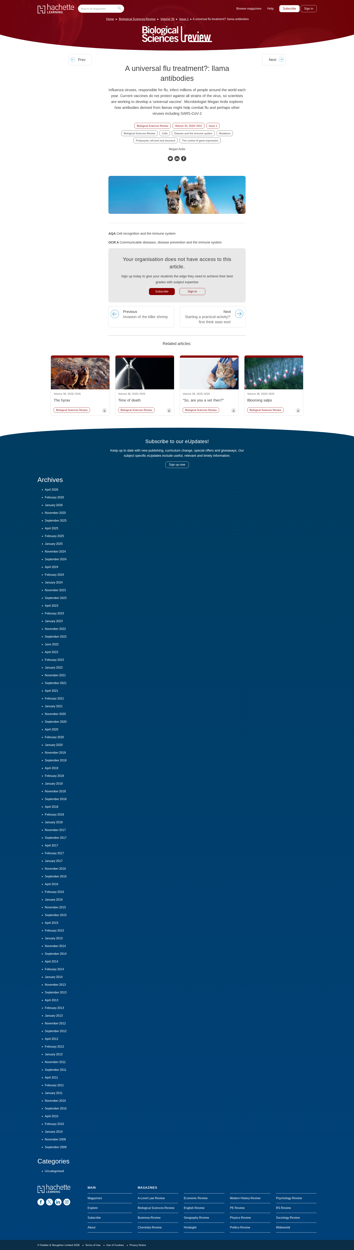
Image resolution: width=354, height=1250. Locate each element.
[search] (101, 9)
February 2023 (54, 613)
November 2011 (55, 1062)
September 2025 (56, 520)
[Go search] (120, 9)
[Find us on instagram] (66, 1202)
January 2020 (54, 744)
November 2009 (55, 1139)
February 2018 (54, 814)
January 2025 (54, 543)
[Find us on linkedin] (58, 1202)
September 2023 (56, 597)
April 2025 (51, 528)
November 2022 (55, 628)
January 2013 (54, 1015)
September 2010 (56, 1108)
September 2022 (56, 636)
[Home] (55, 9)
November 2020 (55, 714)
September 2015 (56, 915)
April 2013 (51, 1000)
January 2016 (54, 899)
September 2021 (56, 683)
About (91, 1227)
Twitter (170, 158)
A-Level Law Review (151, 1198)
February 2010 (54, 1123)
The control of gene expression (200, 140)
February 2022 (54, 659)
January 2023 (54, 621)
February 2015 (54, 930)
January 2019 (54, 783)
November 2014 (55, 946)
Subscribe (289, 8)
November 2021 (55, 675)
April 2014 (51, 961)
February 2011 (54, 1085)
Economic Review (196, 1198)
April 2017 (51, 845)
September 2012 (56, 1031)
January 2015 (54, 938)
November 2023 (55, 590)
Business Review (149, 1217)
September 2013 (56, 992)
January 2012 (54, 1054)
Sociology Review (288, 1217)
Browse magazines (248, 8)
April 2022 (51, 652)
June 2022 (52, 644)
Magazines (95, 1198)
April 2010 (51, 1116)
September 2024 (56, 559)
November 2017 (55, 830)
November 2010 (55, 1100)
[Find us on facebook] (40, 1202)
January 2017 (54, 860)
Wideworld (283, 1227)
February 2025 (54, 536)
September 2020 (56, 721)
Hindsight (190, 1227)
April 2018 (51, 806)
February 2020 (54, 737)
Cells (165, 133)
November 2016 (55, 868)
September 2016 (56, 876)
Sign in (308, 8)
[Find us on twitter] (49, 1202)
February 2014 (54, 969)
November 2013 (55, 984)
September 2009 (56, 1147)
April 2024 (51, 567)
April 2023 (51, 605)
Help (270, 8)
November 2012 (55, 1023)
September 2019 (56, 760)
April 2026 (51, 489)
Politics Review (240, 1227)
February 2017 (54, 853)
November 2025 (55, 512)
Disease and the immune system (193, 133)
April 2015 (51, 922)
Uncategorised (54, 1171)
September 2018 (56, 799)
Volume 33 (167, 19)
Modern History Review (245, 1198)
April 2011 (51, 1077)
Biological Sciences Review (137, 19)
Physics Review (240, 1217)
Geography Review (196, 1217)
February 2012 (54, 1046)
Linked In (177, 158)
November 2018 (55, 791)
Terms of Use (93, 1245)
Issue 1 (184, 19)
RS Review (283, 1207)
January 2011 (54, 1093)
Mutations (224, 133)
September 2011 (55, 1069)
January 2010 (54, 1131)
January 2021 (54, 706)
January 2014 (54, 977)
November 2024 (55, 551)
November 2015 (55, 907)
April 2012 (51, 1038)
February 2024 (54, 574)
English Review (194, 1207)
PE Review (237, 1207)
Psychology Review (289, 1198)
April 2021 (51, 690)
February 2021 (54, 698)
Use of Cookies (115, 1245)
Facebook (183, 158)
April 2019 (51, 768)
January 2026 (54, 505)
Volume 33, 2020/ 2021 (188, 125)
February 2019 (54, 775)
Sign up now (177, 464)
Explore (93, 1207)
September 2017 (56, 837)
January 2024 (54, 582)
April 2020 (51, 729)
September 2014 (56, 953)
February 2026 (54, 497)
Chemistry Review (150, 1227)
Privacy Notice (137, 1245)
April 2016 (51, 884)
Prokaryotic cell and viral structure (155, 140)
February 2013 (54, 1007)
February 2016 (54, 891)
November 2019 (55, 752)
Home (110, 19)
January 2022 (54, 667)
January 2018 (54, 822)
